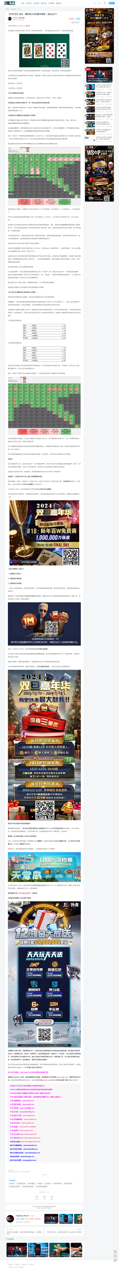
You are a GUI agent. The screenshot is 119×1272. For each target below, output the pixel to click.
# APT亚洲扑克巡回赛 (41, 1186)
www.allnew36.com (30, 1145)
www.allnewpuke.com (32, 1153)
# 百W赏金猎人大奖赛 (27, 1186)
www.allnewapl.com (27, 1156)
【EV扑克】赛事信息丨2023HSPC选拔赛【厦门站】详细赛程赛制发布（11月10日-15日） (104, 125)
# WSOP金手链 (57, 1183)
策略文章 (44, 3)
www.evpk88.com (30, 1119)
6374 (23, 1219)
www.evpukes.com (26, 1130)
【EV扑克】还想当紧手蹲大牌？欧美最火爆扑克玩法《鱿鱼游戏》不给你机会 (104, 86)
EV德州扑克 (15, 18)
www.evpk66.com (29, 1115)
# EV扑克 (11, 1183)
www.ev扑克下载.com (27, 1112)
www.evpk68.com (28, 1123)
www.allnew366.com (31, 1149)
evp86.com (47, 1080)
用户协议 (31, 1264)
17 (18, 1219)
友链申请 (10, 1264)
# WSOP (40, 1183)
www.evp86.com (20, 26)
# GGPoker (48, 1183)
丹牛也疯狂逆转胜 (24, 893)
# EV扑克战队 (31, 1183)
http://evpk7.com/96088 (28, 1072)
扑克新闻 (36, 3)
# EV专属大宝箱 (21, 1183)
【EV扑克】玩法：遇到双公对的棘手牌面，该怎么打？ (33, 13)
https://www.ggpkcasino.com (30, 1141)
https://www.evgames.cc (28, 1134)
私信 (78, 19)
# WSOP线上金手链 (14, 1186)
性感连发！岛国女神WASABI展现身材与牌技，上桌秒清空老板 (104, 116)
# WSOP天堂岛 (68, 1183)
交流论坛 (29, 3)
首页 (22, 3)
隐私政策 (24, 1264)
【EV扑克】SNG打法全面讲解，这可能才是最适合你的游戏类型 (104, 139)
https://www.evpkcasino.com (30, 1138)
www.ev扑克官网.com (27, 1108)
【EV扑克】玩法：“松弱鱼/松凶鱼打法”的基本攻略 (103, 93)
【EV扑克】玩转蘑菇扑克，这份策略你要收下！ (104, 130)
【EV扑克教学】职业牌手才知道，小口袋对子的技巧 (104, 101)
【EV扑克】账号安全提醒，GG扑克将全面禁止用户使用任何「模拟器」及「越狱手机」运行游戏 (104, 110)
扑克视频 (51, 3)
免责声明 (17, 1264)
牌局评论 (58, 3)
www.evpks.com (28, 1101)
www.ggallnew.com (29, 1160)
